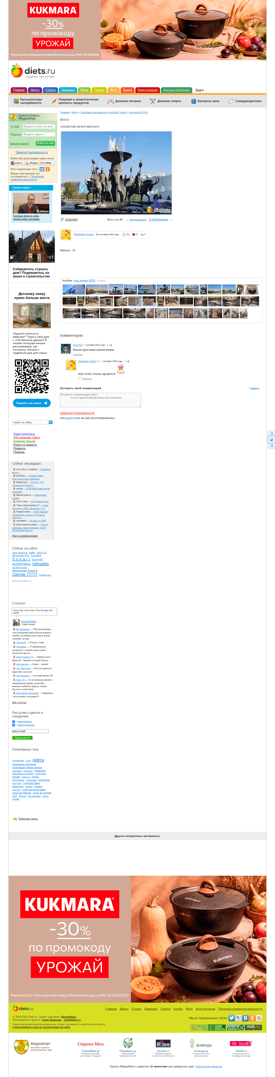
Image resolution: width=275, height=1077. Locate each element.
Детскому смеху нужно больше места (31, 296)
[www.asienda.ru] (201, 1047)
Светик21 (21, 642)
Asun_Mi (20, 680)
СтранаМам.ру (91, 1050)
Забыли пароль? (19, 143)
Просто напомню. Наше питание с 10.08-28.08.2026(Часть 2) (30, 527)
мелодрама (18, 780)
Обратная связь (28, 818)
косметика (40, 773)
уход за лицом (21, 792)
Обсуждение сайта (26, 437)
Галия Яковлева (51, 1019)
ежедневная (25, 721)
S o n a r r (21, 559)
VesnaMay (21, 646)
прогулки (16, 783)
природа (44, 779)
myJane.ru (163, 1050)
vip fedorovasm (19, 567)
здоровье (17, 771)
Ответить (78, 354)
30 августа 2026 (38, 521)
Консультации (147, 90)
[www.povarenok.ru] (127, 1047)
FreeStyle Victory (84, 234)
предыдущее (138, 219)
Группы (99, 90)
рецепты (18, 786)
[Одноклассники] (252, 1018)
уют (14, 796)
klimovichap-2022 (20, 555)
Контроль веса (208, 101)
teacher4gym (21, 564)
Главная (19, 90)
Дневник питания (128, 101)
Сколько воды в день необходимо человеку (26, 217)
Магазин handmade (176, 90)
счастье (16, 790)
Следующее (158, 219)
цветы (45, 796)
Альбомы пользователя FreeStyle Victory (104, 112)
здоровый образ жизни (27, 767)
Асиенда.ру (201, 1050)
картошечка (22, 664)
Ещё (199, 90)
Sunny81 (37, 559)
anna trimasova (19, 552)
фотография (34, 796)
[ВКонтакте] (245, 1018)
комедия (40, 770)
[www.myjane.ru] (163, 1047)
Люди (84, 90)
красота (26, 777)
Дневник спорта (169, 101)
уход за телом (42, 792)
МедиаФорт (69, 1016)
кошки (16, 776)
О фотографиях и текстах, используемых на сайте (41, 1027)
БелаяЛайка (28, 621)
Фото (113, 90)
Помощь (19, 452)
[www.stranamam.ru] (91, 1047)
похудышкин (22, 675)
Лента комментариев (25, 535)
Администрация (24, 441)
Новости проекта (25, 444)
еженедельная (26, 725)
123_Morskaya (23, 668)
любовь (35, 777)
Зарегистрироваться (77, 413)
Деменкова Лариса (24, 570)
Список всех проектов (208, 1066)
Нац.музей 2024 (138, 112)
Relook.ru (241, 1050)
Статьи (50, 90)
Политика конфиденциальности (240, 1009)
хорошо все (45, 575)
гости (28, 760)
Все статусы (19, 702)
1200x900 (71, 219)
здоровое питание (24, 764)
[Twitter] (231, 1018)
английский (18, 760)
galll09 (32, 552)
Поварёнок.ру (128, 1050)
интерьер (28, 771)
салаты (29, 786)
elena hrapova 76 (24, 657)
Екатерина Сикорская (27, 693)
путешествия (31, 783)
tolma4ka (40, 564)
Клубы (178, 1009)
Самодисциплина (249, 101)
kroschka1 (36, 555)
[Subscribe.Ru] (259, 1018)
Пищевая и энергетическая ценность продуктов (78, 101)
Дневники (67, 90)
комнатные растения (23, 773)
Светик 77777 (24, 574)
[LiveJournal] (238, 1018)
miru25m (78, 345)
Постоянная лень (40, 501)
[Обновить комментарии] (271, 439)
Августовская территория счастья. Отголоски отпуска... (30, 514)
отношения (31, 780)
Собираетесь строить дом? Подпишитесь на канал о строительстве (31, 272)
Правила (19, 448)
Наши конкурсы (24, 434)
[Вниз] (271, 445)
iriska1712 (42, 552)
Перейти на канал (28, 403)
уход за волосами (33, 789)
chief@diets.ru (72, 1019)
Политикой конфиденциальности (27, 178)
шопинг (16, 799)
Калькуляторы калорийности (31, 101)
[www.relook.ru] (241, 1047)
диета (38, 759)
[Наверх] (271, 433)
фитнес (22, 796)
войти (69, 417)
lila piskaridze (22, 629)
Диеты (35, 90)
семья (38, 786)
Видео (127, 90)
